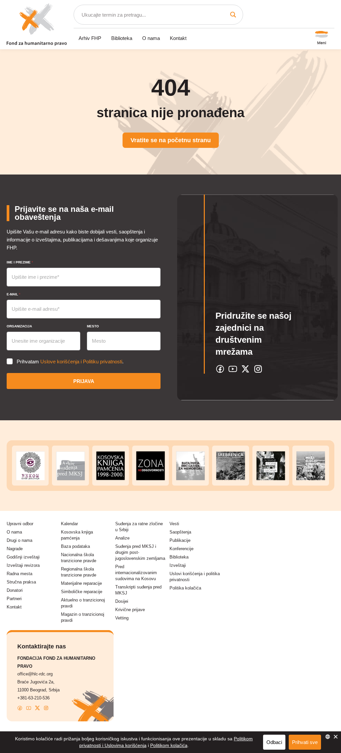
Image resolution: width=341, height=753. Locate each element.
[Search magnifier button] (233, 14)
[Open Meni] (321, 38)
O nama (151, 38)
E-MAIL (13, 294)
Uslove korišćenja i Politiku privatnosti (81, 361)
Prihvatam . (70, 361)
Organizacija (19, 326)
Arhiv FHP (90, 38)
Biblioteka (121, 38)
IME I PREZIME (20, 262)
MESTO (93, 326)
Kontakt (178, 38)
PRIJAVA (83, 381)
